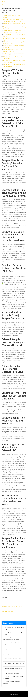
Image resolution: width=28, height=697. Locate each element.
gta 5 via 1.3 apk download (12, 673)
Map (3, 4)
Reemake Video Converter (8, 601)
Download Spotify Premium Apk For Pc (12, 606)
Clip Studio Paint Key (7, 611)
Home (3, 1)
